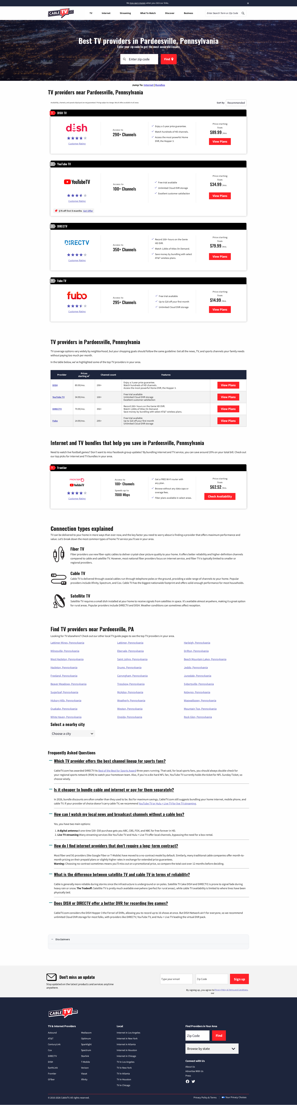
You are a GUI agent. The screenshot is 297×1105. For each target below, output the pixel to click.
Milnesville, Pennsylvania (65, 651)
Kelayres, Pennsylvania (197, 692)
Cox (50, 1050)
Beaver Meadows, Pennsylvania (68, 684)
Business (188, 13)
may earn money (138, 3)
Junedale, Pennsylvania (197, 675)
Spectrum (86, 1050)
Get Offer (88, 210)
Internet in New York (127, 1038)
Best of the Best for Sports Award (117, 770)
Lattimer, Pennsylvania (130, 642)
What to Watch (148, 13)
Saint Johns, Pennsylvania (132, 659)
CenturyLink (54, 1044)
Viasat (84, 1073)
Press (188, 1075)
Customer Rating (77, 143)
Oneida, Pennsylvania (129, 717)
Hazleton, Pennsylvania (64, 667)
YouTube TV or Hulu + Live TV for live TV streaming (167, 803)
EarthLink (53, 1067)
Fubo (55, 420)
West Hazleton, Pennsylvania (67, 659)
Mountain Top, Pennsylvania (200, 708)
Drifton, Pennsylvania (196, 651)
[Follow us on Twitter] (193, 1082)
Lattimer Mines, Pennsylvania (67, 642)
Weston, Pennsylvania (129, 708)
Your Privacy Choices (236, 1097)
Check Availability (220, 496)
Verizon (85, 1067)
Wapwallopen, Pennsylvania (200, 700)
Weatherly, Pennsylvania (131, 700)
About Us (190, 1066)
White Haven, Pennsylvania (66, 717)
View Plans (222, 141)
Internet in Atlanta (126, 1044)
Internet (106, 13)
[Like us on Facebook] (187, 1082)
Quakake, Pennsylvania (64, 708)
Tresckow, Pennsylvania (131, 684)
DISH (55, 385)
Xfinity (84, 1079)
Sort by (220, 102)
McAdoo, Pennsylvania (130, 692)
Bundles (160, 85)
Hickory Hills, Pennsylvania (66, 700)
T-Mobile (85, 1061)
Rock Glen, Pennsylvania (198, 717)
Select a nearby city (68, 724)
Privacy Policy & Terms (205, 1097)
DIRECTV (57, 408)
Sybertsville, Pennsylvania (199, 684)
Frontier (52, 1073)
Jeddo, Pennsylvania (196, 667)
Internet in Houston (127, 1050)
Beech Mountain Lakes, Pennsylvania (205, 659)
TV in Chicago (123, 1085)
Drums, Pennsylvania (129, 667)
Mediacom (86, 1032)
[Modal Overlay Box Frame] (148, 981)
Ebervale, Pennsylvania (130, 651)
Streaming (125, 13)
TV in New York (124, 1067)
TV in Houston (124, 1079)
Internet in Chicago (126, 1056)
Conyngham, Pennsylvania (132, 675)
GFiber (51, 1079)
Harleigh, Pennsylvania (197, 642)
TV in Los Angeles (125, 1061)
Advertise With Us (194, 1071)
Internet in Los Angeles (128, 1032)
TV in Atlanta (123, 1073)
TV (91, 13)
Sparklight (86, 1044)
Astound (52, 1032)
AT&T (50, 1038)
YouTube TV (58, 397)
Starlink (85, 1056)
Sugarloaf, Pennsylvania (64, 692)
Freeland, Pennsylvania (64, 675)
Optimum (86, 1038)
